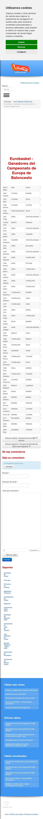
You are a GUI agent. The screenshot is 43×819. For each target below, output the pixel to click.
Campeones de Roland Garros (7, 661)
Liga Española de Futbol (7, 636)
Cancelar (9, 466)
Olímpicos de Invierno (7, 585)
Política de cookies (16, 814)
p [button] (4, 550)
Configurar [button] (21, 52)
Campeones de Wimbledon (7, 653)
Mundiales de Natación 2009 (7, 617)
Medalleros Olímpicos (7, 592)
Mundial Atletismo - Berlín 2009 (7, 645)
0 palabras (33, 550)
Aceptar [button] (21, 42)
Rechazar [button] (21, 47)
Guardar (7, 559)
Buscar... (5, 86)
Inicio (6, 814)
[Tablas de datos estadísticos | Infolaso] (21, 68)
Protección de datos (31, 814)
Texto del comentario (10, 490)
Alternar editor (11, 555)
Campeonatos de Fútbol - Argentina (7, 600)
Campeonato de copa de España (7, 626)
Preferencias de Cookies (30, 83)
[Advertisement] (21, 132)
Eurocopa (7, 580)
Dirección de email (9, 482)
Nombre (6, 473)
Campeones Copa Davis (7, 609)
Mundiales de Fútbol (7, 574)
